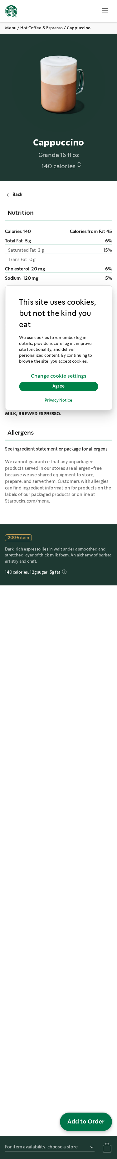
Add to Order (86, 1121)
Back (17, 194)
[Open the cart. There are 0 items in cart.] (107, 1149)
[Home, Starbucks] (11, 12)
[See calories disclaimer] (79, 164)
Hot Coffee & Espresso (41, 28)
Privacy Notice (58, 400)
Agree (58, 386)
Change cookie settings (58, 376)
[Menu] (105, 10)
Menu (10, 28)
